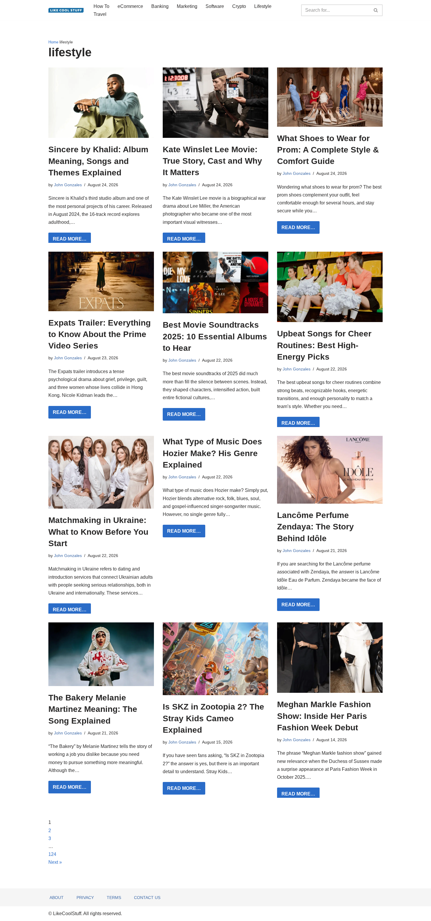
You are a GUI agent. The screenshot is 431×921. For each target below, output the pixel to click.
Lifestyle (263, 6)
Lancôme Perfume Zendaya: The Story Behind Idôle (315, 527)
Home (53, 42)
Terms (114, 897)
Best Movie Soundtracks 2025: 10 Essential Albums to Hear (215, 336)
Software (215, 6)
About (57, 897)
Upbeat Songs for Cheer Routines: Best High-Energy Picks (324, 345)
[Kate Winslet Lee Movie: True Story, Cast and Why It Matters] (215, 102)
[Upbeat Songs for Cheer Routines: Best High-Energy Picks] (330, 287)
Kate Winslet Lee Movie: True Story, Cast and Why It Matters (212, 161)
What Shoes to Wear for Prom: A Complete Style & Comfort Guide (328, 150)
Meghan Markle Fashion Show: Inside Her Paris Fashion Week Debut (324, 716)
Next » (55, 862)
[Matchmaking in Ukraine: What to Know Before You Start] (101, 472)
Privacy (85, 897)
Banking (160, 6)
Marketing (187, 6)
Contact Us (147, 897)
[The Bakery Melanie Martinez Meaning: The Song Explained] (101, 654)
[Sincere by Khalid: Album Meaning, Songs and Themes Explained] (101, 102)
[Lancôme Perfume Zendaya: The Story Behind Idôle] (330, 470)
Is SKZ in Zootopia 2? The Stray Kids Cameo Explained (213, 718)
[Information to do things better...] (66, 10)
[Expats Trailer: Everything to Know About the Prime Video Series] (101, 281)
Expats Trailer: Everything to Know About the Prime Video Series (99, 334)
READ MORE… (67, 240)
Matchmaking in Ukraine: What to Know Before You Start (98, 532)
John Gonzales (68, 184)
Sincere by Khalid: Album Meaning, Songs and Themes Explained (98, 161)
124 (52, 854)
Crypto (239, 6)
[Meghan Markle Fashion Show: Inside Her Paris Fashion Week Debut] (330, 657)
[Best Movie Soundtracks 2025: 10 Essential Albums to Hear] (215, 282)
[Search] (376, 10)
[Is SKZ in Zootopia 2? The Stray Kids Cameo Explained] (215, 658)
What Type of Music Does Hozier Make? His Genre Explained (212, 453)
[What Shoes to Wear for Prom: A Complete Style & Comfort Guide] (330, 96)
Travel (100, 14)
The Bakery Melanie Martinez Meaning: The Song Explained (92, 709)
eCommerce (130, 6)
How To (101, 6)
